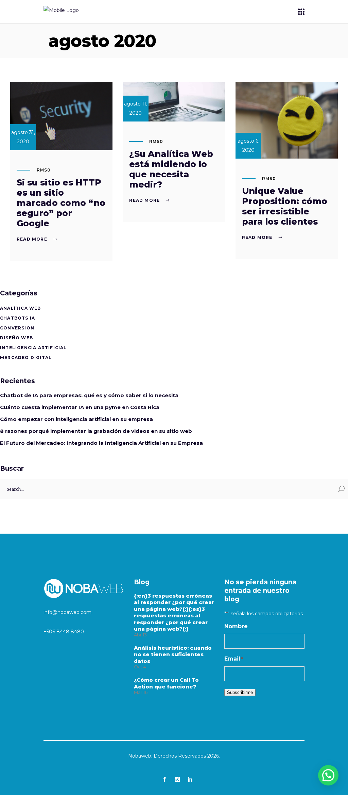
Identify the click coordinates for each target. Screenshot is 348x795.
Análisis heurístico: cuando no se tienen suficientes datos (173, 654)
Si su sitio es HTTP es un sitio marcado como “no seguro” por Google (61, 202)
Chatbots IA (17, 318)
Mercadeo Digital (26, 357)
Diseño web (16, 337)
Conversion (17, 327)
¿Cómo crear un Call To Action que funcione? (166, 683)
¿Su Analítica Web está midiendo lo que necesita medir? (171, 169)
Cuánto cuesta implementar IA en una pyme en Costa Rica (79, 407)
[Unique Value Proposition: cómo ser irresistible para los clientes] (287, 120)
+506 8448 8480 (64, 632)
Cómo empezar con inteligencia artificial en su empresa (76, 419)
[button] (328, 775)
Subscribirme (240, 692)
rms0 (44, 170)
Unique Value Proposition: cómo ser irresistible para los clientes (284, 206)
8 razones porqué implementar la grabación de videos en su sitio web (96, 431)
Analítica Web (20, 308)
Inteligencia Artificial (33, 347)
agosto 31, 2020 (23, 137)
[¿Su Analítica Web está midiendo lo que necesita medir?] (174, 101)
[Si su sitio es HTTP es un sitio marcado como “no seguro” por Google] (61, 116)
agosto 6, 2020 (248, 145)
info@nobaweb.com (67, 612)
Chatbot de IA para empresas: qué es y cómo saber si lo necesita (89, 395)
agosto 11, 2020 (135, 108)
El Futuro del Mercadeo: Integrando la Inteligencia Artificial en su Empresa (101, 443)
